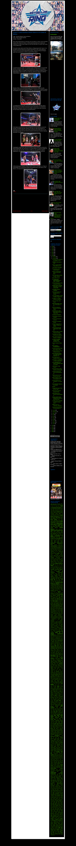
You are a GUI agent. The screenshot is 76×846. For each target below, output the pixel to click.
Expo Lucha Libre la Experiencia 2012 (56, 647)
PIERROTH (52, 755)
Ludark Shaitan (60, 722)
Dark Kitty (55, 580)
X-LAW (58, 832)
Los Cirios (59, 701)
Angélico (61, 511)
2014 (53, 255)
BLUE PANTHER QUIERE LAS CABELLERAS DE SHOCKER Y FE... (56, 354)
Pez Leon (58, 754)
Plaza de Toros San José (54, 761)
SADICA (51, 790)
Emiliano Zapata (60, 608)
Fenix (51, 653)
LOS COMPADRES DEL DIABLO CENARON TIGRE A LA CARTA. (57, 363)
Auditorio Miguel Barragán (54, 541)
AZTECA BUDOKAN (53, 546)
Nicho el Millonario (53, 739)
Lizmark (51, 699)
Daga (62, 578)
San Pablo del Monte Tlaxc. (54, 797)
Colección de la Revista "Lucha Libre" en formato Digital (58, 161)
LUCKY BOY (52, 722)
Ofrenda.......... (54, 386)
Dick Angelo (56, 586)
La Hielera (57, 692)
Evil (53, 644)
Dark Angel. (58, 579)
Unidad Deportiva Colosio (55, 823)
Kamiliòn (58, 687)
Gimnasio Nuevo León (54, 663)
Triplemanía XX (60, 820)
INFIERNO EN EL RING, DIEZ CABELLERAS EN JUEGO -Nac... (57, 312)
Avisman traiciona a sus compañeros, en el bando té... (57, 381)
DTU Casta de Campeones (54, 594)
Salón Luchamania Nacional (58, 793)
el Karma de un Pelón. (56, 604)
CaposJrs (61, 554)
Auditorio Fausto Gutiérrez (58, 540)
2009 (53, 431)
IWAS (58, 683)
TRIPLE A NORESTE (55, 819)
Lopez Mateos (58, 700)
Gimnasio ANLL (60, 660)
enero (54, 423)
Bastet (57, 547)
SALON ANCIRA (60, 790)
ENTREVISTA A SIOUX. (54, 625)
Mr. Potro (55, 737)
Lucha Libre (61, 704)
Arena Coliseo (53, 519)
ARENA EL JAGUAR (53, 523)
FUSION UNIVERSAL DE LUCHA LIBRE (56, 658)
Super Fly (61, 808)
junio (53, 416)
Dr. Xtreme (57, 589)
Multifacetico (52, 738)
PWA (62, 779)
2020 (53, 246)
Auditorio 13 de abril (53, 539)
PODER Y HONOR (53, 763)
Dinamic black (61, 586)
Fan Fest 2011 (61, 650)
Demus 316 (54, 582)
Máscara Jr (55, 729)
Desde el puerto (60, 584)
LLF (58, 699)
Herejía (51, 673)
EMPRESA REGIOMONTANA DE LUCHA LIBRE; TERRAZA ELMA (56, 612)
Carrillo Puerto (58, 555)
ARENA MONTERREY (59, 529)
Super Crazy (61, 807)
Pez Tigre (61, 754)
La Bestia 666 (54, 691)
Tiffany (51, 814)
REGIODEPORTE (60, 783)
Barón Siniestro (54, 547)
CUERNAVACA (52, 578)
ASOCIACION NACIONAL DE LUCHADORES (56, 538)
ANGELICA (58, 511)
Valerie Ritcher (55, 828)
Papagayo (54, 748)
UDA (55, 821)
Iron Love (55, 683)
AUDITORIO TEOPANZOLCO (56, 543)
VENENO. (58, 829)
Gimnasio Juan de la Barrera (57, 662)
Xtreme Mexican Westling (57, 833)
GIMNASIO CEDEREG (54, 661)
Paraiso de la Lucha (60, 748)
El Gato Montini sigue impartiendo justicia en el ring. (58, 182)
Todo (62, 814)
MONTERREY (52, 734)
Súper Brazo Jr (56, 807)
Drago (62, 590)
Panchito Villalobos (53, 746)
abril (53, 419)
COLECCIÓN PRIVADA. (59, 569)
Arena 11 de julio (60, 514)
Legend (60, 697)
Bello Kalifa (52, 548)
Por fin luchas (53, 34)
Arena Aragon (52, 517)
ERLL (51, 630)
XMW (51, 833)
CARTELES (55, 556)
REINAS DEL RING (54, 784)
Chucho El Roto (56, 561)
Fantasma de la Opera (59, 651)
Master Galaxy (58, 730)
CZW (60, 578)
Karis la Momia (57, 688)
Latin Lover (56, 697)
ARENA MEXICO (54, 527)
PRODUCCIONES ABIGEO (56, 768)
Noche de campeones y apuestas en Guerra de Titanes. (56, 308)
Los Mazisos (59, 703)
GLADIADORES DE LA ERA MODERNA (56, 664)
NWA (53, 741)
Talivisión (51, 811)
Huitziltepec (52, 681)
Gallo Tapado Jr (53, 659)
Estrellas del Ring (53, 643)
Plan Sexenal (53, 756)
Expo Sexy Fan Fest (59, 648)
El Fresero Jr (60, 601)
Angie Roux (52, 512)
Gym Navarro (58, 669)
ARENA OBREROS (56, 531)
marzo (54, 420)
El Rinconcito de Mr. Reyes (57, 606)
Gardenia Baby (58, 659)
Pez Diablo (54, 754)
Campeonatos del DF (54, 551)
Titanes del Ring (55, 814)
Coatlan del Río (56, 565)
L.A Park (60, 690)
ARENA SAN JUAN (53, 534)
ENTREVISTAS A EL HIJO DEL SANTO (56, 629)
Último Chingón (58, 821)
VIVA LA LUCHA (54, 831)
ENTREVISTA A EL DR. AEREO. (56, 619)
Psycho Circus (60, 778)
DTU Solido (58, 597)
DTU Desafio (60, 594)
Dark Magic (52, 581)
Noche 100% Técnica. (56, 277)
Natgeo (58, 738)
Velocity (55, 829)
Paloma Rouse (59, 745)
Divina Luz (53, 588)
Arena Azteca (58, 517)
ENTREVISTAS (60, 628)
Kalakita (55, 687)
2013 (53, 425)
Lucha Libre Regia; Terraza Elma (55, 713)
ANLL (55, 512)
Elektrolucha (52, 608)
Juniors (58, 686)
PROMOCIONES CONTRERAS (56, 773)
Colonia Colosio (57, 573)
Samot (51, 796)
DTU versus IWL (58, 598)
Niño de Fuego (56, 740)
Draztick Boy (52, 592)
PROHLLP (54, 770)
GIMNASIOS (61, 663)
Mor (55, 736)
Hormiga (51, 680)
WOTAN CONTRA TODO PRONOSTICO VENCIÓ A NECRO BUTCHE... (57, 398)
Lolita (55, 700)
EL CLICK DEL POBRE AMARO (56, 600)
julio (53, 414)
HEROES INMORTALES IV (55, 675)
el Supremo (56, 607)
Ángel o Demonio (60, 510)
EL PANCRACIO (57, 605)
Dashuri (62, 581)
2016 (53, 252)
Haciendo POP (52, 671)
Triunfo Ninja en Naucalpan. (57, 267)
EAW (58, 599)
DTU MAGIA (61, 596)
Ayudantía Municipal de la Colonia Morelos (56, 545)
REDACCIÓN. (52, 783)
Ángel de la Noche (55, 510)
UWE (59, 827)
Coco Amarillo (61, 565)
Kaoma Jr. (61, 687)
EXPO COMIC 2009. (57, 644)
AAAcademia (52, 507)
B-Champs (59, 546)
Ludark (56, 722)
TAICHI (62, 810)
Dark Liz (61, 580)
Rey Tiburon (52, 788)
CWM (58, 578)
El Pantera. (61, 605)
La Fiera (54, 692)
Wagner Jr (61, 831)
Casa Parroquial (60, 556)
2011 (53, 428)
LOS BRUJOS (56, 701)
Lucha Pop (53, 719)
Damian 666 (52, 579)
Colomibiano (52, 573)
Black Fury (61, 548)
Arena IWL (52, 525)
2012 (53, 427)
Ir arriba (14, 191)
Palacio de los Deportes (55, 744)
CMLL (52, 565)
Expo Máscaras (53, 648)
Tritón (51, 821)
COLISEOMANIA (60, 572)
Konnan (54, 690)
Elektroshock (56, 608)
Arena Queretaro (53, 533)
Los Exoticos (60, 702)
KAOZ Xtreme (52, 688)
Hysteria (55, 681)
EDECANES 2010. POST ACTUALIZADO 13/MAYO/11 (57, 119)
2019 (53, 247)
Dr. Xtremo (61, 589)
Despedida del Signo (53, 585)
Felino (56, 652)
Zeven (62, 833)
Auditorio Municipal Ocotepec (58, 542)
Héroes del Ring (60, 673)
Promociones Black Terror (56, 771)
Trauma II (58, 818)
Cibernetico (61, 561)
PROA (62, 767)
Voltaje (58, 831)
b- (57, 546)
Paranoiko (51, 749)
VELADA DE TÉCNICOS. (56, 314)
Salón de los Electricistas (57, 792)
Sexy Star (55, 802)
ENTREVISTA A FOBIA (54, 621)
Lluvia (60, 699)
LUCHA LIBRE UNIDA (59, 714)
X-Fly (55, 832)
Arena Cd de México (59, 518)
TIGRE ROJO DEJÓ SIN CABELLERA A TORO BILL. (56, 328)
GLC (51, 665)
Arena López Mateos (59, 526)
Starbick (62, 806)
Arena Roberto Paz (60, 533)
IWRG (52, 684)
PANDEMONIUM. (52, 747)
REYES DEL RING (57, 788)
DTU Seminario (52, 597)
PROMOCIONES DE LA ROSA (56, 774)
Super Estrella (57, 808)
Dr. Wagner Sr (53, 589)
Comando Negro (57, 575)
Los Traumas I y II (56, 704)
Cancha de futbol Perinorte (58, 552)
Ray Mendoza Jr (53, 782)
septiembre (55, 411)
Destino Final (59, 585)
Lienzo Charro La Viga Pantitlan (58, 698)
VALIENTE (58, 828)
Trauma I (55, 818)
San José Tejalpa (60, 796)
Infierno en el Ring (58, 682)
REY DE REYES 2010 (56, 786)
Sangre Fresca (58, 798)
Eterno (51, 644)
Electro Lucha (61, 607)
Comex (62, 575)
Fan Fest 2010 (56, 650)
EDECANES (61, 599)
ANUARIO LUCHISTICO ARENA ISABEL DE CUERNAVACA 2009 (56, 513)
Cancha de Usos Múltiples (55, 553)
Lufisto (56, 723)
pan (62, 745)
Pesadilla (51, 754)
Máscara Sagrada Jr (60, 729)
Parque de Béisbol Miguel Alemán (58, 750)
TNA (60, 814)
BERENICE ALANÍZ (56, 548)
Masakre (54, 727)
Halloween (57, 671)
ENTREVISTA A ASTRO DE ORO (58, 613)
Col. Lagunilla (52, 568)
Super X (51, 810)
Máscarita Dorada (53, 730)
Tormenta (61, 815)
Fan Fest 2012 (52, 651)
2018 (53, 249)
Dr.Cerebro (52, 590)
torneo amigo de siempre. (54, 816)
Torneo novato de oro (59, 817)
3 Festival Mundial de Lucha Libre (56, 504)
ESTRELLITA (58, 643)
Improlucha (61, 681)
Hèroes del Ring (52, 674)
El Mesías (52, 605)
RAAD (54, 781)
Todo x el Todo (53, 815)
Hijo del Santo (56, 678)
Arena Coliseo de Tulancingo (55, 521)
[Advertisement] (22, 202)
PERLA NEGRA (52, 752)
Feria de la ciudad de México (56, 653)
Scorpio (58, 799)
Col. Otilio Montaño (58, 568)
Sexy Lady (59, 801)
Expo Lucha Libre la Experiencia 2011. (56, 646)
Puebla (58, 779)
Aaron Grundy (56, 507)
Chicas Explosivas (53, 560)
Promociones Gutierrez (59, 770)
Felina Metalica (52, 652)
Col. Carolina (56, 567)
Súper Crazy (52, 808)
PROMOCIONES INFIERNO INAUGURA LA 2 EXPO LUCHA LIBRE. (57, 286)
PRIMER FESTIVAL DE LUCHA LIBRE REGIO (56, 765)
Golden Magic (55, 665)
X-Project (61, 832)
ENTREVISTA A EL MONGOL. (56, 620)
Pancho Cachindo (60, 746)
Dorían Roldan (57, 588)
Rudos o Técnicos (60, 789)
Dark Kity (58, 580)
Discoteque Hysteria (56, 587)
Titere (58, 814)
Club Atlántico (61, 564)
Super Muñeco (52, 809)
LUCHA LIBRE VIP (59, 718)
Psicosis (55, 778)
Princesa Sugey (53, 767)
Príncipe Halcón (58, 767)
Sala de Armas (55, 790)
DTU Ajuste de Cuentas (58, 593)
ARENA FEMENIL (60, 523)
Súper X (55, 810)
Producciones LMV (54, 769)
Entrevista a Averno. (53, 614)
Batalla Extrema (60, 547)
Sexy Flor (55, 801)
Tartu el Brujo (61, 811)
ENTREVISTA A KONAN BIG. (58, 623)
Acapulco (60, 507)
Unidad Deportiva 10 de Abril (58, 822)
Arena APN (61, 516)
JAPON (56, 684)
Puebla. (60, 779)
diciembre (54, 256)
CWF (56, 578)
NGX (62, 738)
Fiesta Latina (52, 655)
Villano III (55, 830)
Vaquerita (51, 829)
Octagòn (58, 741)
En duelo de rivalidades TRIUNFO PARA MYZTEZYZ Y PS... (56, 340)
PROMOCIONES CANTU (56, 772)
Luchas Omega (60, 721)
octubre (54, 410)
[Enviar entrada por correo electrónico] (14, 190)
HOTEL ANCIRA (56, 680)
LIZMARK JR (55, 699)
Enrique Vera (58, 612)
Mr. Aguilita (60, 736)
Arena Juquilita (57, 525)
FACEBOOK (52, 650)
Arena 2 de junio (53, 515)
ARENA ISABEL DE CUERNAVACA (56, 524)
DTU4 (62, 598)
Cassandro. (52, 557)
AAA (61, 506)
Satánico (55, 799)
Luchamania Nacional (59, 720)
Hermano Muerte (55, 673)
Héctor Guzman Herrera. (59, 672)
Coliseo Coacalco (53, 570)
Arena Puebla (60, 532)
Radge (56, 781)
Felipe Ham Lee (60, 652)
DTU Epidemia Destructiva (55, 595)
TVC (53, 821)
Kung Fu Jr (57, 690)
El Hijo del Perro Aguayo (56, 603)
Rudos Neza (54, 789)
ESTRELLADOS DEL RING (58, 642)
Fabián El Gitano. (60, 649)
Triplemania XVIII (54, 820)
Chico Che (58, 560)
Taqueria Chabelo (55, 811)
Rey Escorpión (56, 787)
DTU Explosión (55, 596)
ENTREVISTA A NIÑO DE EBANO (56, 624)
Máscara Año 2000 (60, 727)
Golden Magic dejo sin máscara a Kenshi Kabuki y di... (57, 394)
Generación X (55, 660)
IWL (62, 683)
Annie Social (58, 512)
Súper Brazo (52, 807)
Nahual (56, 738)
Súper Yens (58, 810)
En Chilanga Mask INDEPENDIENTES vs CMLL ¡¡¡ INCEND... (56, 280)
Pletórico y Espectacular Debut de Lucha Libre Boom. (56, 272)
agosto (54, 413)
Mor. (57, 736)
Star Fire (59, 806)
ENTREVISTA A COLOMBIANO (58, 616)
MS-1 (58, 737)
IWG (60, 683)
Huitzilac (61, 680)
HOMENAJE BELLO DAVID (59, 679)
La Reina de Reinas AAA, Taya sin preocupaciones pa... (57, 372)
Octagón (55, 741)
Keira (57, 689)
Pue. (55, 779)
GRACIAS (59, 665)
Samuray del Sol (55, 796)
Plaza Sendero (60, 762)
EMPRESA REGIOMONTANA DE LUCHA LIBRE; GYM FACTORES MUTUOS (56, 610)
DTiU (56, 592)
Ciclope (51, 562)
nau (60, 738)
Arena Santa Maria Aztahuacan (58, 535)
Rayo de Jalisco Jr (59, 782)
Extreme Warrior (53, 649)
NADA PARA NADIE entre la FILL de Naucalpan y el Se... (57, 304)
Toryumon (52, 818)
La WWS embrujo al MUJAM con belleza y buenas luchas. (57, 401)
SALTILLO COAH (60, 795)
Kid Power (59, 689)
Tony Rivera (58, 815)
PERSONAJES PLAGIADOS (58, 753)
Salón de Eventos (53, 791)
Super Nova (61, 809)
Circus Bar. (56, 564)
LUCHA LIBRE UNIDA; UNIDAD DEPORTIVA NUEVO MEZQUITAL (56, 717)
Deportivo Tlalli (55, 584)
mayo (54, 417)
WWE (53, 832)
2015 (53, 253)
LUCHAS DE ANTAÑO (53, 721)
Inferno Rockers (52, 682)
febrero (54, 422)
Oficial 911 (61, 741)
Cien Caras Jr (55, 562)
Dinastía (51, 587)
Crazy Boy (57, 577)
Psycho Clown (52, 779)
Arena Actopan (58, 515)
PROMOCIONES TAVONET (54, 777)
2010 (53, 430)
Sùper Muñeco (57, 809)
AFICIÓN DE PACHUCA (56, 508)
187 (61, 503)
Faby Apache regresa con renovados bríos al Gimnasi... (56, 293)
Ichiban (58, 681)
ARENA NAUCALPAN (55, 530)
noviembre (54, 258)
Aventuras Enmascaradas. (58, 544)
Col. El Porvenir (60, 567)
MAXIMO (61, 730)
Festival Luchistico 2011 (59, 654)
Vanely (62, 828)
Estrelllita (61, 643)
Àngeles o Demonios (53, 511)
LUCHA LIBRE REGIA (54, 711)
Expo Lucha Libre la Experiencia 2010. (56, 645)
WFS (51, 832)
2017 (53, 250)
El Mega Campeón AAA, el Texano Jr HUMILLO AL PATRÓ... (57, 325)
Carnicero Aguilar (53, 555)
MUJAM (61, 737)
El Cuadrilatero (55, 601)
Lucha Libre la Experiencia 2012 (57, 709)
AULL (51, 544)
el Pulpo (51, 606)
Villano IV (58, 830)
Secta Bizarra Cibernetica (54, 800)
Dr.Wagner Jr (57, 590)
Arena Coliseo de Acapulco (58, 520)
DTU (59, 592)
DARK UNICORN (57, 581)
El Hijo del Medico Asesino (57, 602)
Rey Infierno (61, 787)
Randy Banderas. (60, 781)
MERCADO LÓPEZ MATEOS (55, 731)
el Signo (53, 607)
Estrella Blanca (57, 641)
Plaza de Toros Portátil (59, 760)
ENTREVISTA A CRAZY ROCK (54, 617)
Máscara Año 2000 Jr (54, 728)
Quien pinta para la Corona (54, 780)
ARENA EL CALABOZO (59, 522)
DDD (51, 582)
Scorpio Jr (61, 799)
